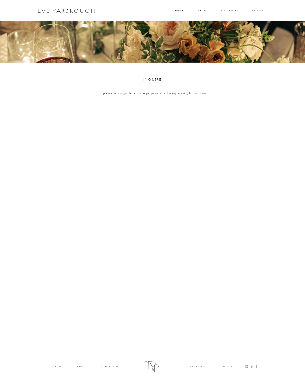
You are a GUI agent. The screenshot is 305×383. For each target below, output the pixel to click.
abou (202, 10)
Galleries (230, 10)
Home (179, 10)
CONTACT (259, 10)
